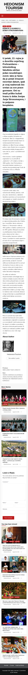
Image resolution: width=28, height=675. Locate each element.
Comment (6, 482)
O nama (12, 665)
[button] (2, 16)
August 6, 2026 (16, 437)
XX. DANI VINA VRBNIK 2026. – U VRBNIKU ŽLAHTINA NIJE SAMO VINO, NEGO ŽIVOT (13, 629)
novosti (9, 26)
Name (5, 502)
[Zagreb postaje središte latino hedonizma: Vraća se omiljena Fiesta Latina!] (14, 644)
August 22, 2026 (16, 578)
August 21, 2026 (16, 604)
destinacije (5, 402)
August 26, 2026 (16, 551)
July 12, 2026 (15, 464)
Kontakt (6, 665)
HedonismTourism (14, 354)
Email (16, 502)
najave (10, 570)
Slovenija (17, 541)
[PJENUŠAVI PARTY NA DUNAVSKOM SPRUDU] (14, 423)
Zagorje (18, 455)
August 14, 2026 (16, 632)
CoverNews (23, 670)
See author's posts (14, 358)
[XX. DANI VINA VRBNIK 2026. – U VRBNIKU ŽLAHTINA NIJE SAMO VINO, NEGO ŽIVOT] (14, 617)
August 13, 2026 (16, 411)
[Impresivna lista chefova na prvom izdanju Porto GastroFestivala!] (14, 564)
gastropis (12, 541)
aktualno (5, 570)
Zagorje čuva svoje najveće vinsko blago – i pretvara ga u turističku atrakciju (12, 460)
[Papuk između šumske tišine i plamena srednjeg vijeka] (14, 398)
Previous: (11, 369)
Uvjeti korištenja (19, 665)
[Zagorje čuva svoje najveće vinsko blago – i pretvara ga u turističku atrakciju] (14, 448)
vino (8, 429)
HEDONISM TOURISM (14, 6)
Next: (13, 376)
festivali (15, 402)
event (4, 26)
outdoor (20, 402)
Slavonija (5, 404)
